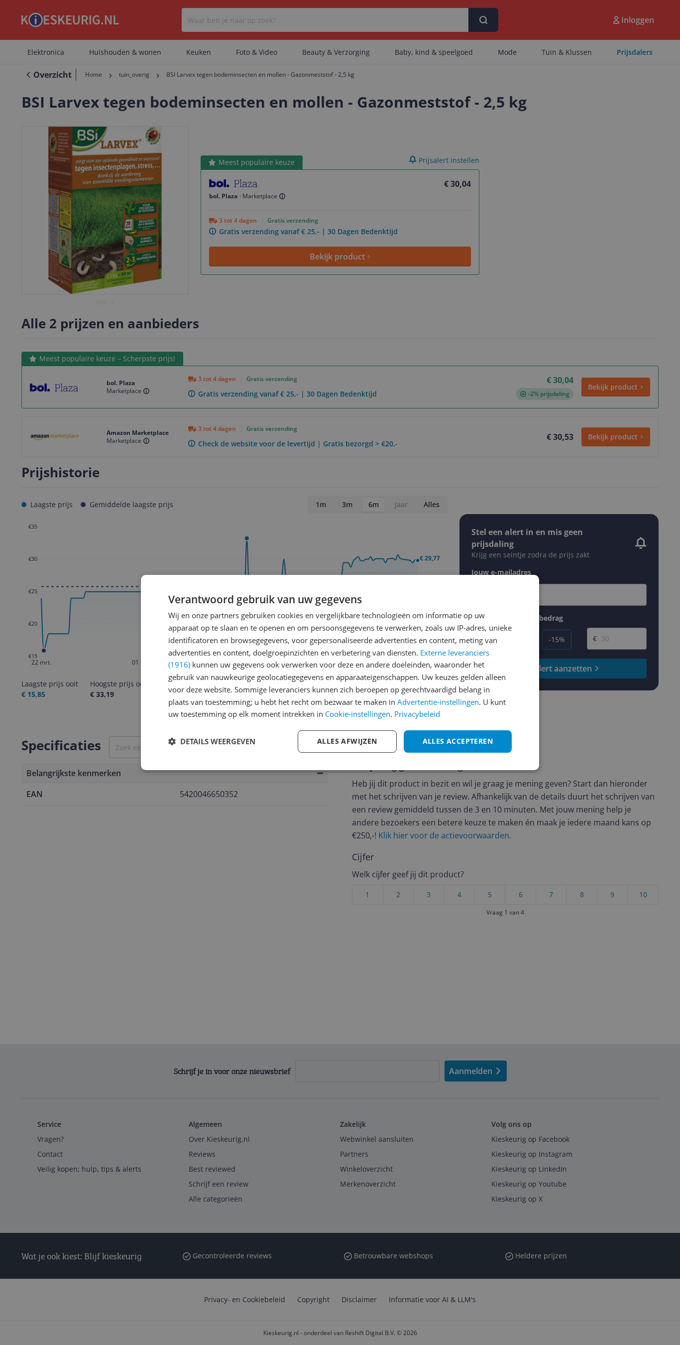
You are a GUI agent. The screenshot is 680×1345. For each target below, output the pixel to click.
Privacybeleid (417, 714)
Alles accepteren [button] (458, 741)
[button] (211, 741)
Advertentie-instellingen (438, 702)
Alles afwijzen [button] (347, 741)
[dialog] (340, 672)
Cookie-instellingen (357, 714)
